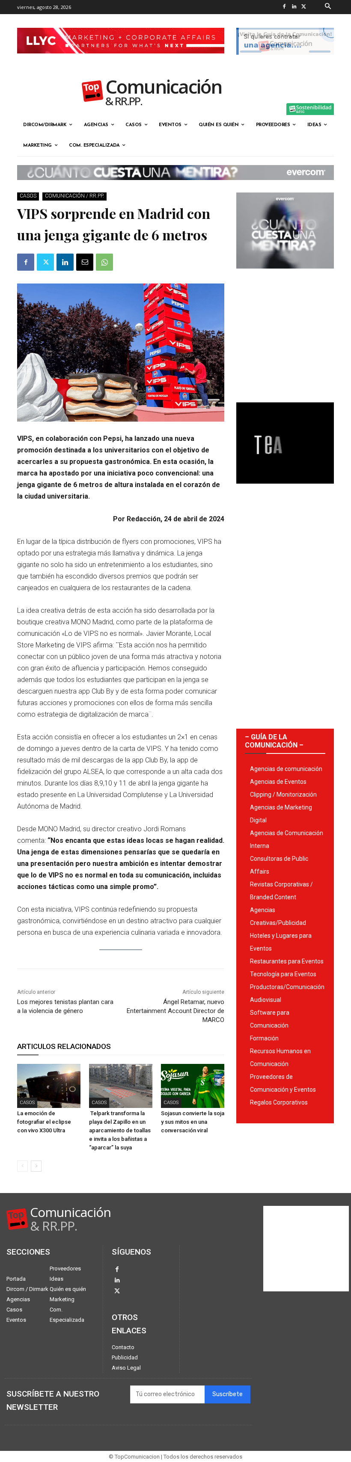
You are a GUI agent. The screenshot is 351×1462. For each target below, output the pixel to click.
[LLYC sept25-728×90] (120, 60)
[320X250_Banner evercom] (285, 275)
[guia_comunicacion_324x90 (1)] (285, 61)
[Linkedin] (294, 7)
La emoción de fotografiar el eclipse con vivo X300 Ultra (44, 1122)
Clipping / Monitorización (283, 794)
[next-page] (36, 1166)
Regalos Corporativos (279, 1102)
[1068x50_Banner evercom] (175, 187)
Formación (264, 1038)
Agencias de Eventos (278, 781)
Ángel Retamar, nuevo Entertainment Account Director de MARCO (175, 1011)
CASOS (28, 196)
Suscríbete (227, 1394)
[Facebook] (284, 7)
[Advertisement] (285, 332)
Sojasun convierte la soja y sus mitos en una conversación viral (192, 1122)
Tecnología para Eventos (283, 974)
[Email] (84, 262)
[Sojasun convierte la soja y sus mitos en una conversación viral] (192, 1086)
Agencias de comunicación (286, 768)
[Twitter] (304, 7)
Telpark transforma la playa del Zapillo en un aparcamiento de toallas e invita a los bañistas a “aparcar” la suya (120, 1130)
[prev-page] (22, 1166)
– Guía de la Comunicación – (274, 741)
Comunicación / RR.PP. (74, 196)
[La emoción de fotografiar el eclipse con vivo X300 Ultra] (48, 1086)
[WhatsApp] (104, 262)
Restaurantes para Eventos (287, 961)
